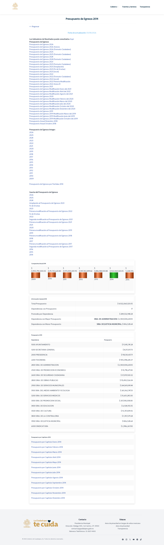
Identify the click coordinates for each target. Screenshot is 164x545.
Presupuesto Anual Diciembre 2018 (43, 121)
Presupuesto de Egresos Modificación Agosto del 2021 (51, 94)
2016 (31, 159)
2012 (31, 170)
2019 (31, 151)
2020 (31, 148)
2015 (31, 162)
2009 (31, 178)
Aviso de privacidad (123, 526)
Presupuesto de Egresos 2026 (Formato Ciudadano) (50, 49)
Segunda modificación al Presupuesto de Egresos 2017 (51, 246)
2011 (31, 173)
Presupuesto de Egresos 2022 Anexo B (44, 84)
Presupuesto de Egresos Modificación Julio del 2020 (50, 104)
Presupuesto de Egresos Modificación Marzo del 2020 (50, 101)
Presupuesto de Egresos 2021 (41, 86)
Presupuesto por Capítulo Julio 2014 (45, 472)
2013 (31, 168)
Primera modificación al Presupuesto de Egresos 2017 (50, 244)
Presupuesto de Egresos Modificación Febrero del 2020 (51, 99)
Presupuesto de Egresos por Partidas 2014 (46, 184)
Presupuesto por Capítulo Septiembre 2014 (48, 483)
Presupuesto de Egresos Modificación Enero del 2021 (50, 89)
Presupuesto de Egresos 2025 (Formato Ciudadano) (50, 54)
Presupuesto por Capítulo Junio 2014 (45, 467)
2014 (31, 165)
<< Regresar (34, 26)
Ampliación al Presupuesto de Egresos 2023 (46, 203)
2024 (31, 138)
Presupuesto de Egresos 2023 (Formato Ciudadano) (50, 64)
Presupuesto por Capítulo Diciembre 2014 (48, 498)
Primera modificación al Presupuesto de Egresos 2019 (50, 230)
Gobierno (113, 7)
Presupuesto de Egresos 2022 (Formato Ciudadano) (50, 76)
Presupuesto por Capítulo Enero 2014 (46, 442)
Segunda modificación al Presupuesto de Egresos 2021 (51, 219)
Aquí (72, 39)
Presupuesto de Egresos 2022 (41, 74)
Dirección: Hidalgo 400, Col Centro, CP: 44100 (82, 526)
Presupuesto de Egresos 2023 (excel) (44, 71)
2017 (31, 157)
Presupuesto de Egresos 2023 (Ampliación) (46, 67)
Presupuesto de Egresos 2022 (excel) (44, 79)
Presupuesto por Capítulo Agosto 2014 (47, 477)
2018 (31, 154)
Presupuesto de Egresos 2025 (41, 52)
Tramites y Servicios (129, 7)
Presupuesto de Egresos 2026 (41, 44)
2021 (31, 146)
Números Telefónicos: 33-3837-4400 (82, 531)
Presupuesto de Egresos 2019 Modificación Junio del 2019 (52, 116)
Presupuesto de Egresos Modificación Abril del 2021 (50, 91)
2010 (31, 176)
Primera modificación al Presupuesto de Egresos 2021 (50, 222)
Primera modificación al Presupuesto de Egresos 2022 (50, 211)
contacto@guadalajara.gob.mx (82, 529)
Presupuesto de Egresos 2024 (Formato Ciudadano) (50, 59)
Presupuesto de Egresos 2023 (41, 62)
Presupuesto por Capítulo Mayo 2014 (46, 462)
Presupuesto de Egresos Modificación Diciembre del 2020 (52, 109)
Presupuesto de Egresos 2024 (41, 57)
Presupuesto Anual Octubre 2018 (42, 123)
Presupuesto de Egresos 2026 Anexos (44, 47)
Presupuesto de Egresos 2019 (41, 111)
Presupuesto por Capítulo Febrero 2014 (47, 447)
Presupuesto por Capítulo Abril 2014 (45, 457)
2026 (31, 132)
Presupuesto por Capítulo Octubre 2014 (47, 488)
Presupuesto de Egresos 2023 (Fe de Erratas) (47, 69)
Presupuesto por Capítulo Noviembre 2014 (48, 493)
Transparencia (145, 7)
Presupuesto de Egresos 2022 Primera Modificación (49, 81)
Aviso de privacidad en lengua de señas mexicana (122, 523)
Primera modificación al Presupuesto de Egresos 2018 (50, 236)
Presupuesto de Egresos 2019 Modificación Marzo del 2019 (52, 114)
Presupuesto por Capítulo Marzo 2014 (46, 452)
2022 (31, 143)
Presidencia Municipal (82, 523)
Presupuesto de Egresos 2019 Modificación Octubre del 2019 (53, 118)
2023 (31, 140)
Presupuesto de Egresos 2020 (41, 96)
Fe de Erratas (34, 206)
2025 (31, 135)
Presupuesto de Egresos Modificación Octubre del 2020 (51, 106)
